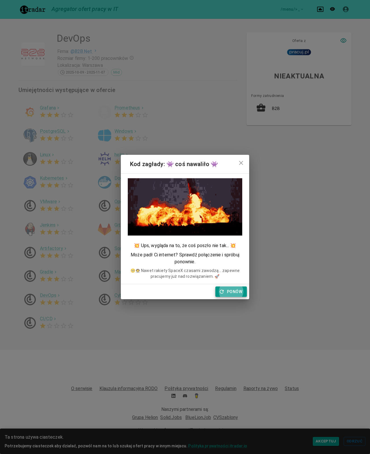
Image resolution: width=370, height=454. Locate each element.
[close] (241, 163)
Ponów (234, 291)
